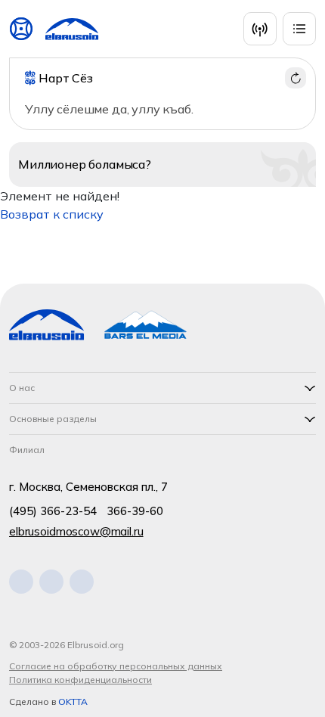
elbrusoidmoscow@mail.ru (76, 531)
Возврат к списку (52, 214)
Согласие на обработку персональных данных (115, 666)
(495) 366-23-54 (53, 510)
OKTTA (73, 701)
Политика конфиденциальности (80, 679)
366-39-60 (135, 510)
